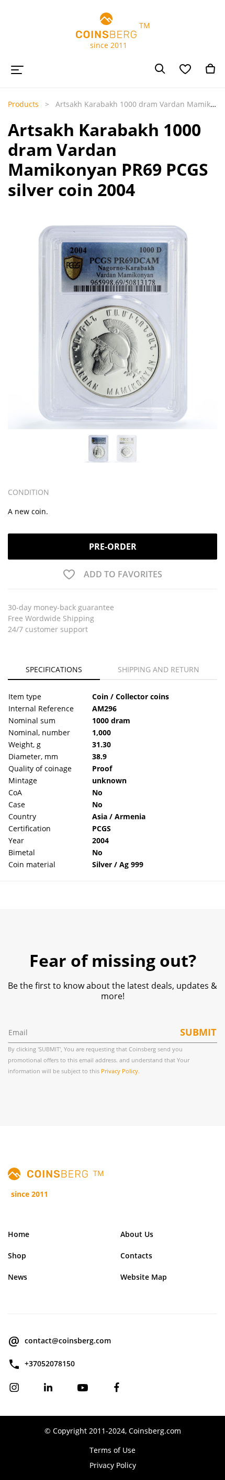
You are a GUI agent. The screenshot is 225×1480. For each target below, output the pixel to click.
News (17, 1277)
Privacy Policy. (120, 1071)
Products (23, 104)
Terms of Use (112, 1450)
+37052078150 (50, 1363)
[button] (16, 325)
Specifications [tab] (54, 669)
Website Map (143, 1277)
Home (18, 1234)
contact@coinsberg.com (68, 1340)
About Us (136, 1234)
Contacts (136, 1255)
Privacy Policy (112, 1465)
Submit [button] (198, 1032)
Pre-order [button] (113, 546)
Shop (17, 1255)
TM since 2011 (112, 35)
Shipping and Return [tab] (158, 669)
